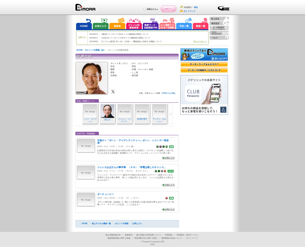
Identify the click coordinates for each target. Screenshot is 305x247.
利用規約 (169, 235)
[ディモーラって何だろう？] (204, 64)
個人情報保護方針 (113, 235)
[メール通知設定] (219, 28)
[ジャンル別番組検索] (134, 24)
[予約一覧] (184, 24)
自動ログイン (152, 9)
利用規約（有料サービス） (188, 235)
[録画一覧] (201, 24)
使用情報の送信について (171, 238)
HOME (79, 50)
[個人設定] (219, 19)
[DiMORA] (85, 8)
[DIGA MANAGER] (219, 33)
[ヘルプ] (219, 38)
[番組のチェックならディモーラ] (204, 55)
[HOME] (84, 24)
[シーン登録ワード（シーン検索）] (167, 24)
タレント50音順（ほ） (95, 50)
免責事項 (128, 235)
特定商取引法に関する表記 (145, 238)
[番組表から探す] (117, 24)
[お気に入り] (100, 24)
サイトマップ (192, 238)
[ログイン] (168, 9)
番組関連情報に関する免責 (119, 238)
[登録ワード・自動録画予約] (151, 24)
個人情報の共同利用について (148, 235)
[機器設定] (219, 23)
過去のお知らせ (200, 41)
